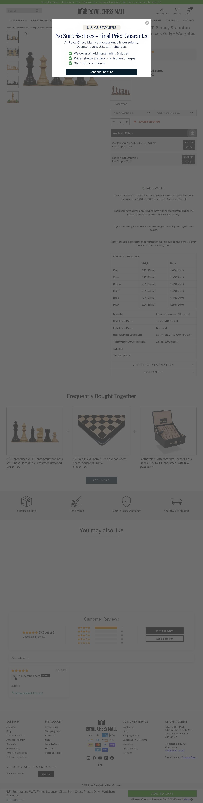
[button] (147, 23)
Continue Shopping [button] (101, 71)
